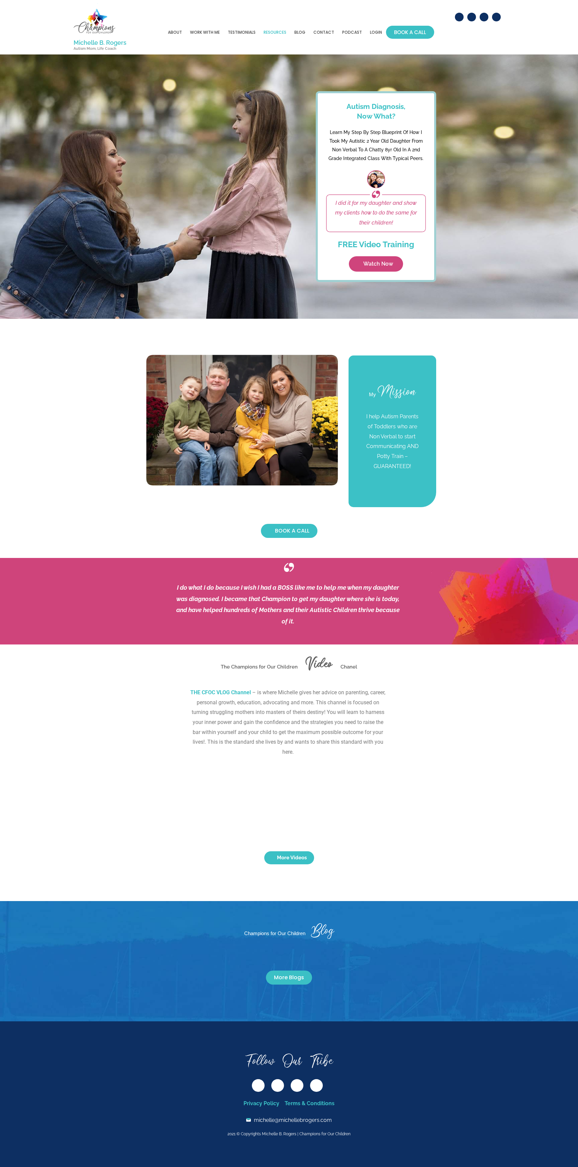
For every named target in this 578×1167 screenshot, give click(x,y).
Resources (275, 32)
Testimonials (242, 32)
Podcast (352, 32)
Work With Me (205, 32)
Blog (299, 32)
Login (376, 32)
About (175, 32)
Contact (323, 32)
